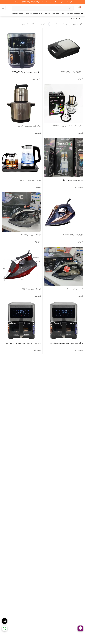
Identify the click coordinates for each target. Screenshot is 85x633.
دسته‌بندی (44, 24)
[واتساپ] (4, 628)
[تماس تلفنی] (4, 621)
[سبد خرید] (3, 8)
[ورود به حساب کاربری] (8, 8)
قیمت (55, 24)
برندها (65, 24)
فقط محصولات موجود (28, 24)
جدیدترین (76, 24)
